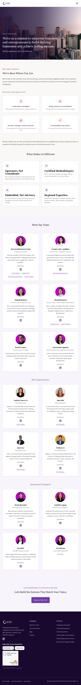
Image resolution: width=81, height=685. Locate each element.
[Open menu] (77, 3)
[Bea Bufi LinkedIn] (21, 566)
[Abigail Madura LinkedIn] (21, 320)
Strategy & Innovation (63, 625)
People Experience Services (65, 639)
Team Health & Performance (65, 635)
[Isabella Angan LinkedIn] (60, 523)
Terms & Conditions (17, 681)
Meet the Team (34, 625)
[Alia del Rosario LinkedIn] (60, 320)
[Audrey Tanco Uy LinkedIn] (21, 421)
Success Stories (35, 628)
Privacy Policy (18, 668)
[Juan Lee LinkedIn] (21, 466)
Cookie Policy (27, 681)
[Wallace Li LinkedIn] (60, 468)
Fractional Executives (63, 628)
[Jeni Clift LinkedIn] (60, 421)
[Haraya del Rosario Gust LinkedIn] (21, 269)
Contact (32, 635)
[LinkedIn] (4, 639)
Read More (20, 266)
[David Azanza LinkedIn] (21, 365)
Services (59, 621)
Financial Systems (62, 632)
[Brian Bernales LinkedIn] (21, 525)
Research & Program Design (65, 642)
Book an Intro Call (40, 600)
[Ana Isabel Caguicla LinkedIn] (60, 368)
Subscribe (19, 648)
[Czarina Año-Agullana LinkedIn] (60, 269)
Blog (31, 632)
